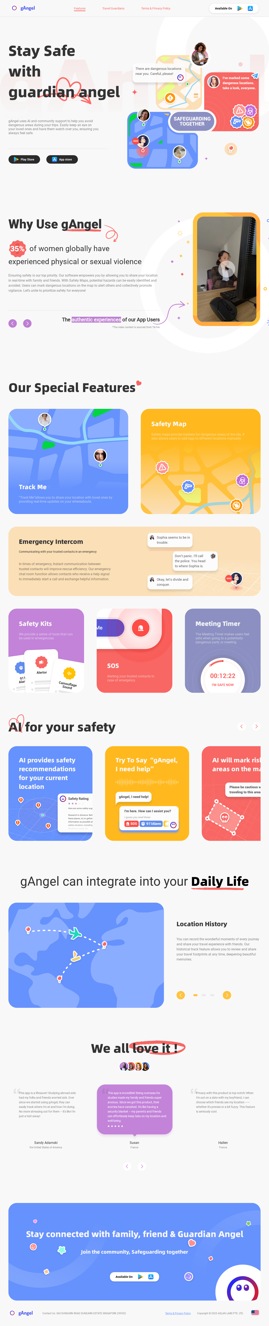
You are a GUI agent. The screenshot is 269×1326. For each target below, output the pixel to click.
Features (80, 8)
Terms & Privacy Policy (155, 8)
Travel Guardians (113, 8)
